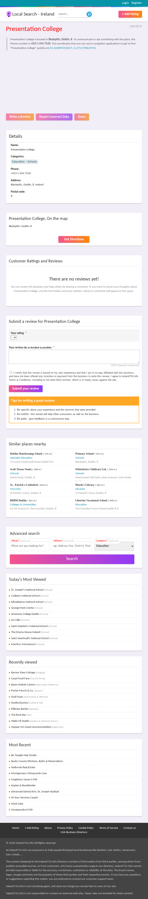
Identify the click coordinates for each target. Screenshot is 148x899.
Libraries (80, 489)
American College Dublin (29, 614)
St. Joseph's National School (31, 589)
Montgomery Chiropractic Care (29, 773)
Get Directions (74, 239)
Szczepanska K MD (22, 809)
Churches (15, 489)
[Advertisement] (74, 81)
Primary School (84, 453)
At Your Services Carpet (24, 797)
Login (125, 3)
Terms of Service (108, 828)
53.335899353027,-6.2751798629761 (73, 48)
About (48, 828)
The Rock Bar (21, 715)
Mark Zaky (17, 803)
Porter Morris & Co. (27, 690)
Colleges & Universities (23, 504)
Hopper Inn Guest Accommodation (37, 727)
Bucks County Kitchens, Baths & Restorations (37, 761)
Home (15, 828)
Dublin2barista (27, 702)
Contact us (130, 828)
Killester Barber (25, 709)
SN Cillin (20, 620)
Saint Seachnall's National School (34, 638)
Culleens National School (30, 595)
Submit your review (25, 388)
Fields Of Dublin (34, 721)
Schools (32, 161)
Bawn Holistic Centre (35, 684)
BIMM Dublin (18, 500)
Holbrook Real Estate (23, 767)
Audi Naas (29, 696)
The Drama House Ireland (30, 632)
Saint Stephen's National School (34, 626)
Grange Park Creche (27, 608)
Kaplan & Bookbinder (23, 785)
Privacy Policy (65, 828)
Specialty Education (21, 458)
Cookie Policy (86, 828)
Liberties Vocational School (91, 500)
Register (137, 3)
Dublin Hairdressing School (26, 453)
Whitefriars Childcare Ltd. (91, 469)
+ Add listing (130, 14)
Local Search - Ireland (33, 14)
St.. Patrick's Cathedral (24, 484)
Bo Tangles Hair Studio (24, 755)
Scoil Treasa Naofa (21, 469)
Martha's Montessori (28, 644)
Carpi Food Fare (28, 678)
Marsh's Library (85, 484)
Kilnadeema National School (31, 602)
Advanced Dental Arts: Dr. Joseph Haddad (35, 791)
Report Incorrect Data (54, 117)
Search (72, 559)
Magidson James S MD (24, 779)
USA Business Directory (74, 832)
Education (18, 161)
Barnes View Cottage (28, 672)
